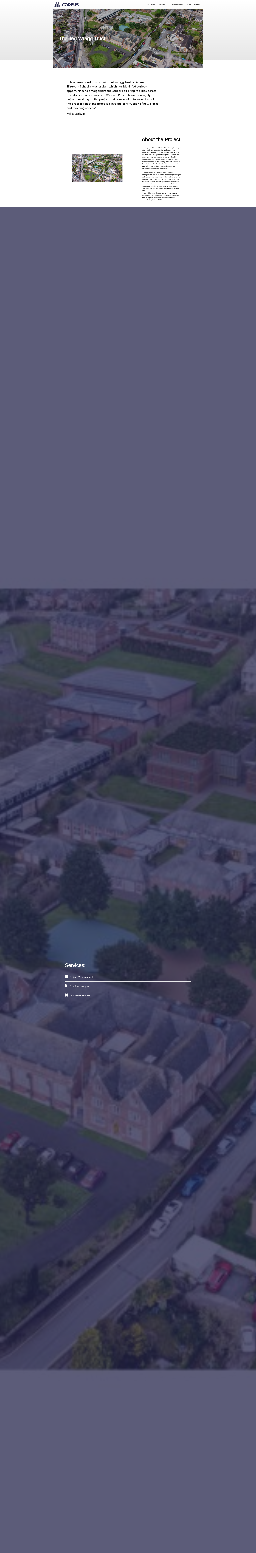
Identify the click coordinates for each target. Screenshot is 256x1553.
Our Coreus (151, 4)
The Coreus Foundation (176, 4)
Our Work (161, 4)
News (189, 4)
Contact (197, 4)
